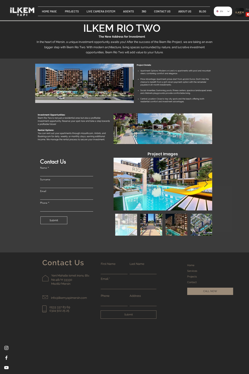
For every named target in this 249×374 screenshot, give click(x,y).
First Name (108, 263)
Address (135, 295)
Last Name (137, 263)
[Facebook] (6, 357)
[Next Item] (206, 184)
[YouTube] (6, 367)
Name (43, 167)
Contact (192, 282)
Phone (43, 203)
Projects (192, 276)
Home (190, 265)
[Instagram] (6, 348)
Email (43, 191)
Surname (45, 179)
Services (192, 270)
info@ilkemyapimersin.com (69, 298)
